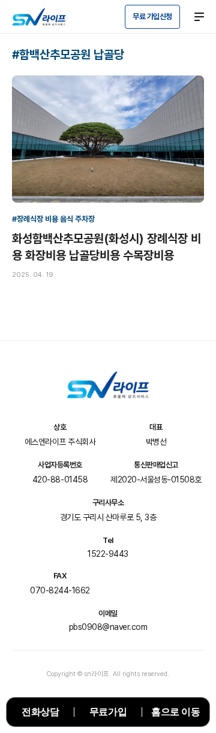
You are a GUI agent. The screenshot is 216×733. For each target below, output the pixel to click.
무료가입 (108, 712)
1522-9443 (108, 554)
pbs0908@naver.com (108, 627)
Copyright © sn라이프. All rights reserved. (108, 674)
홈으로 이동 (175, 712)
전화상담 (40, 712)
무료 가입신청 (152, 16)
